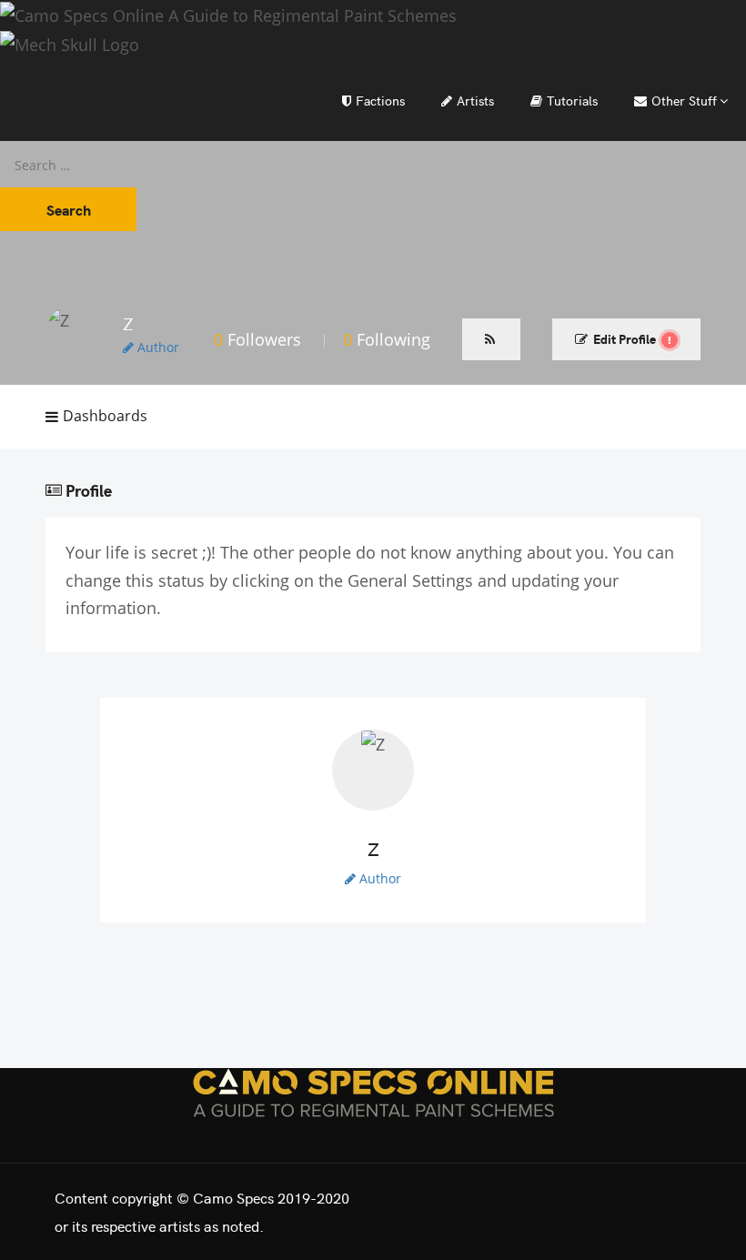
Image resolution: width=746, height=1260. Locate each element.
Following (386, 339)
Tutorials (572, 100)
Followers (257, 339)
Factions (380, 100)
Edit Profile (624, 338)
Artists (475, 100)
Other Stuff (684, 100)
